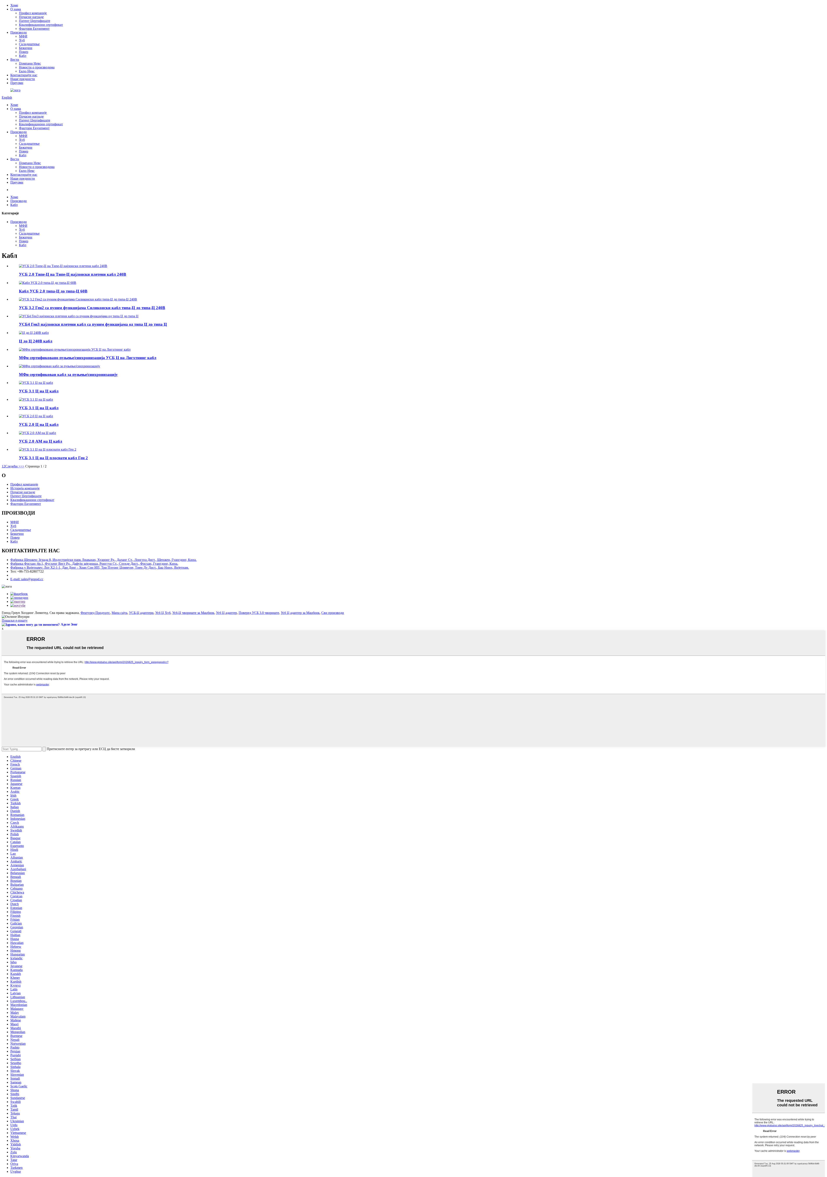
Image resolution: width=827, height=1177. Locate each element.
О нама (15, 9)
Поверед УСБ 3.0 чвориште (259, 613)
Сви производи (332, 613)
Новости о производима (36, 67)
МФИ (23, 36)
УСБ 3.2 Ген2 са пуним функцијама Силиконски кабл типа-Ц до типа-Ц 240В (92, 307)
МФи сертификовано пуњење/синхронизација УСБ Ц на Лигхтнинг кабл (87, 357)
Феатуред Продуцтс (95, 613)
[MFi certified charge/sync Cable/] (59, 366)
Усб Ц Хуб (163, 613)
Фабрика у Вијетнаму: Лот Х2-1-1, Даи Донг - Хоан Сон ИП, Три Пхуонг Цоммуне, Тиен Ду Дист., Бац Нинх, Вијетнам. (99, 567)
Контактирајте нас (23, 75)
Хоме (14, 5)
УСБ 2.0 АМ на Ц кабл (40, 441)
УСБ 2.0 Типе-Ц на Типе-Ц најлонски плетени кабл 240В (72, 274)
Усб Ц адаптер (226, 613)
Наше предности (22, 79)
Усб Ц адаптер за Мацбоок (300, 613)
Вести (14, 59)
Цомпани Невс (30, 63)
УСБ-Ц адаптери (141, 613)
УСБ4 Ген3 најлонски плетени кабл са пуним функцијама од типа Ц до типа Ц (93, 324)
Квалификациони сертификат (41, 24)
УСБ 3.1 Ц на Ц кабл (39, 391)
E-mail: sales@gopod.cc (26, 579)
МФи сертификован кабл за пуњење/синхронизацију (68, 374)
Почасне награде (31, 17)
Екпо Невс (27, 71)
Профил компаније (33, 13)
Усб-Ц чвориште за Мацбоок (193, 613)
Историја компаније (25, 488)
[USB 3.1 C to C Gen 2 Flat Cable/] (47, 449)
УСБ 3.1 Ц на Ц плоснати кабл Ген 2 (53, 458)
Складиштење (29, 44)
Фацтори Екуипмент (34, 28)
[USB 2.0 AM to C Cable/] (37, 433)
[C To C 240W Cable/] (34, 333)
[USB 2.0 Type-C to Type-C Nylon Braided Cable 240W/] (63, 266)
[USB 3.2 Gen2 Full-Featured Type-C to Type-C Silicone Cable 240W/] (78, 299)
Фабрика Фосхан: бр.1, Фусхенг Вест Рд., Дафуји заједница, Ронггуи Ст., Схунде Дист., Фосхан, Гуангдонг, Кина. (94, 563)
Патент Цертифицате (34, 21)
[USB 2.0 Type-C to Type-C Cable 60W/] (47, 283)
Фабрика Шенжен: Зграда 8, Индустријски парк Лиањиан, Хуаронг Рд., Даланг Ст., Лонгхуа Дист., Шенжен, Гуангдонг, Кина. (103, 560)
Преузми (16, 83)
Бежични (25, 48)
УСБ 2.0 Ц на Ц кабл (39, 424)
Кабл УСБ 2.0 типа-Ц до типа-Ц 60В (53, 291)
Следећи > (12, 466)
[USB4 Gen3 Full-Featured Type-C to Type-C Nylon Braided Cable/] (78, 316)
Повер (23, 52)
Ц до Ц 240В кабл (35, 341)
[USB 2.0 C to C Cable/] (36, 416)
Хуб (22, 40)
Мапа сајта (119, 613)
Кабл (22, 56)
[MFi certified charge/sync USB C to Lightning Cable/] (75, 349)
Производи (18, 32)
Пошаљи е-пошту (15, 620)
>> (22, 466)
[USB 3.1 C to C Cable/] (36, 383)
